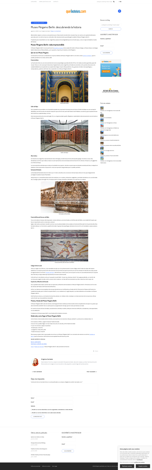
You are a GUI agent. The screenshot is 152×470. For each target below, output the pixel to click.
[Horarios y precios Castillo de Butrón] (102, 137)
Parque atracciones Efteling (38, 443)
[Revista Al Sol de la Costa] (110, 90)
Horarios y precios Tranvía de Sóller (109, 155)
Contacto (55, 1)
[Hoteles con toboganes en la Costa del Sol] (102, 108)
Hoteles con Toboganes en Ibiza (108, 123)
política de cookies (139, 462)
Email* (102, 46)
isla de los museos (58, 48)
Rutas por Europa (39, 22)
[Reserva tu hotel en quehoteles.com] (110, 68)
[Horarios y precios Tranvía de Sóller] (102, 153)
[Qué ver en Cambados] (102, 115)
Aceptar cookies (143, 466)
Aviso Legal (54, 466)
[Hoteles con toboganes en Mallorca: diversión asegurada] (102, 125)
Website (33, 406)
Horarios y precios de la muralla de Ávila (110, 145)
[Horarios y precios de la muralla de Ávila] (102, 142)
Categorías (34, 1)
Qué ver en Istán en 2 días (37, 437)
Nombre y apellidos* (105, 38)
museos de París (50, 272)
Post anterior (37, 371)
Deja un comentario (56, 31)
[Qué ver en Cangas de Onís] (102, 148)
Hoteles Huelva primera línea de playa (40, 454)
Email (32, 402)
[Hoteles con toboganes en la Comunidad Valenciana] (102, 158)
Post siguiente (91, 371)
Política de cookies (46, 466)
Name (32, 398)
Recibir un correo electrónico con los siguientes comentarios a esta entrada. (52, 409)
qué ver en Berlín (87, 55)
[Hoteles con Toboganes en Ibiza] (102, 120)
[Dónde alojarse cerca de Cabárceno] (102, 132)
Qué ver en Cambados (106, 117)
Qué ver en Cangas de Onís (107, 150)
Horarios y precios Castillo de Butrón (109, 140)
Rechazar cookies (127, 466)
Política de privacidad (35, 466)
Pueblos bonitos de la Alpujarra (39, 449)
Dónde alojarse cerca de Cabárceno (109, 135)
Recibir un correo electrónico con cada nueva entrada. (46, 412)
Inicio (32, 346)
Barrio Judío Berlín (36, 342)
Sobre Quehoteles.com (45, 1)
